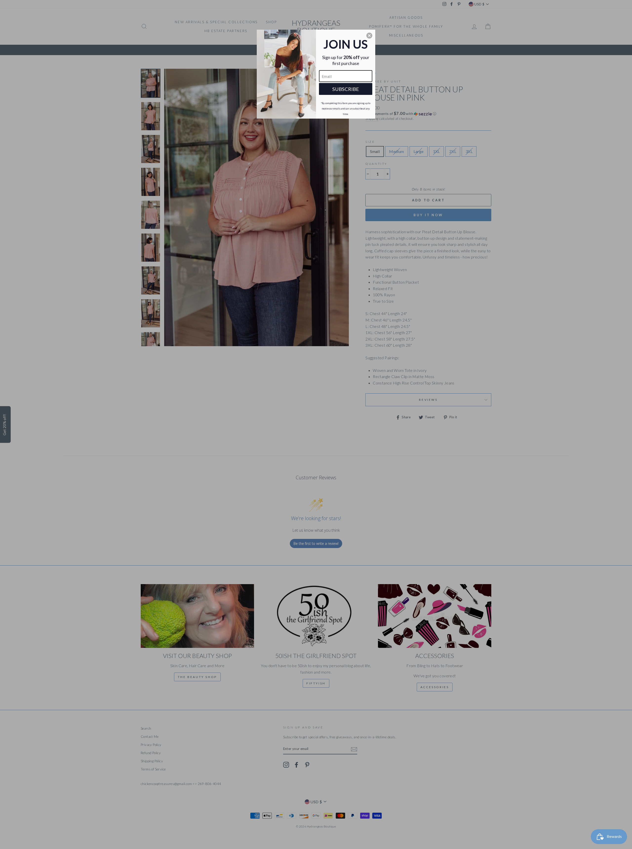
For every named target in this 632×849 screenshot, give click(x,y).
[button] (369, 36)
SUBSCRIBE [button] (345, 89)
